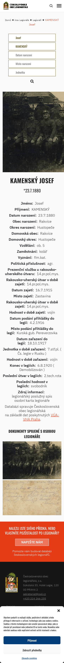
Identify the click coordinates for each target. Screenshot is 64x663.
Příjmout (32, 640)
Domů (8, 20)
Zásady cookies (29, 658)
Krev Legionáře (22, 20)
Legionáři (37, 20)
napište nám (32, 542)
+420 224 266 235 (34, 598)
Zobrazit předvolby (32, 650)
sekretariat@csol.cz (34, 594)
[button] (58, 610)
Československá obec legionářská (19, 6)
